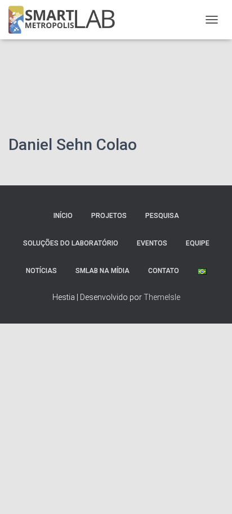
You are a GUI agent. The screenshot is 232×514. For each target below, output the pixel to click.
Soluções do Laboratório (70, 243)
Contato (163, 271)
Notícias (41, 271)
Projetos (109, 216)
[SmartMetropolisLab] (65, 20)
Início (63, 216)
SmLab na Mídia (102, 271)
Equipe (197, 243)
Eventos (152, 243)
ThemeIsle (162, 297)
